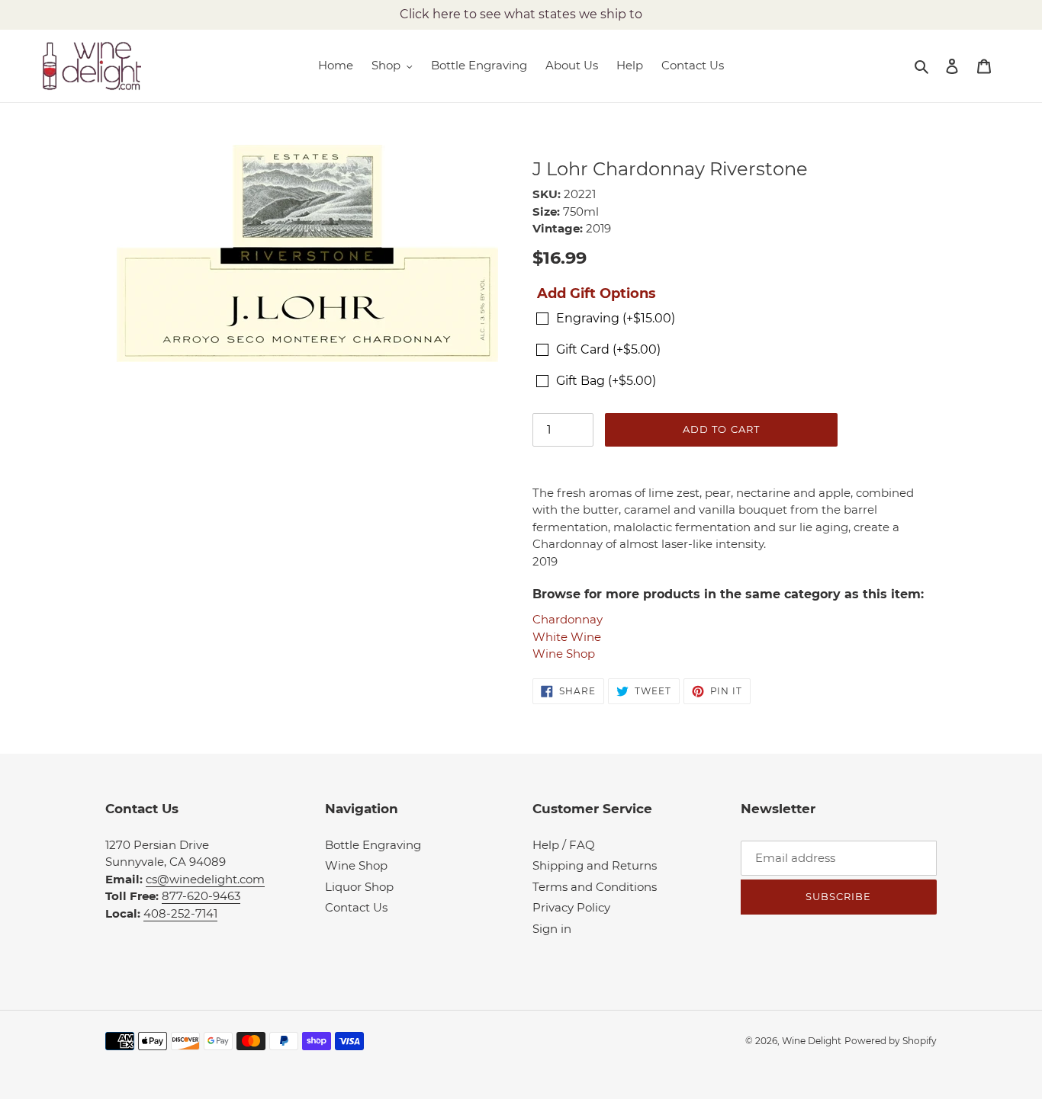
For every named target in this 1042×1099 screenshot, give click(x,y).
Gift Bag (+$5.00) (606, 380)
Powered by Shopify (890, 1040)
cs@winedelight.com (205, 879)
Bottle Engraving (373, 845)
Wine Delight (811, 1040)
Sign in (551, 928)
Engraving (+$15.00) (615, 318)
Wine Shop (563, 653)
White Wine (566, 637)
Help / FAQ (563, 845)
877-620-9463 (201, 896)
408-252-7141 (180, 913)
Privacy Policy (571, 907)
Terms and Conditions (594, 887)
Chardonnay (567, 619)
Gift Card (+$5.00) (608, 349)
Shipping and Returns (594, 865)
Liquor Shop (359, 887)
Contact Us (356, 907)
